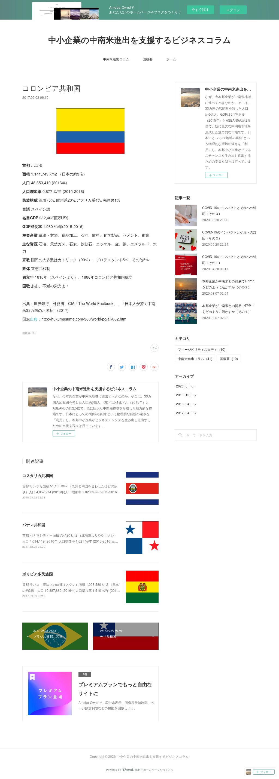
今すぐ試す (200, 9)
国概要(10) (28, 333)
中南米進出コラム (116, 59)
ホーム (171, 59)
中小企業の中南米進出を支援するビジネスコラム (139, 40)
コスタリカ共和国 (37, 475)
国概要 (148, 59)
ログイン (233, 9)
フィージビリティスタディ (201, 349)
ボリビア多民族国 (37, 574)
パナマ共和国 (33, 524)
